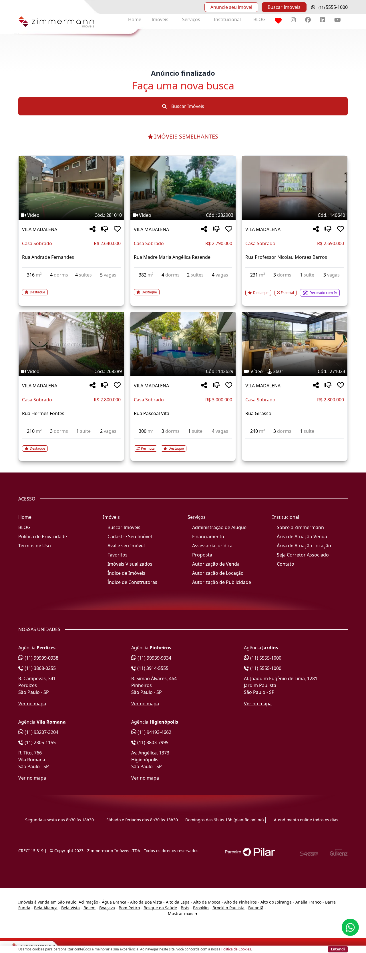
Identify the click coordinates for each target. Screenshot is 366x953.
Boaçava (107, 907)
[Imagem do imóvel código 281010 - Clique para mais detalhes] (71, 188)
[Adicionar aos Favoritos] (117, 229)
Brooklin (201, 907)
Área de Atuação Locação (304, 545)
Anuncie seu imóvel (231, 7)
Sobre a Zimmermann (300, 527)
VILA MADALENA (39, 229)
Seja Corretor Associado (303, 555)
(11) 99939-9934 (153, 658)
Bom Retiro (129, 907)
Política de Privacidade (42, 536)
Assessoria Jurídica (212, 545)
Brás (185, 907)
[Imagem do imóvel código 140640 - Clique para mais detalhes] (294, 188)
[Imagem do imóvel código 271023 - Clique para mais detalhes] (294, 344)
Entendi (338, 949)
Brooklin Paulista (228, 907)
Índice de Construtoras (132, 582)
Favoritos (118, 555)
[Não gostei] (104, 229)
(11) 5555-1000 (265, 658)
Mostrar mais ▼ (183, 913)
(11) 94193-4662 (153, 732)
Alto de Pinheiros (240, 902)
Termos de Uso (34, 545)
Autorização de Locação (218, 573)
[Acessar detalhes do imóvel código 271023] (294, 442)
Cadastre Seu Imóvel (130, 536)
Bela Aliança (45, 907)
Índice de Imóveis (126, 573)
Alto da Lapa (178, 902)
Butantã (255, 907)
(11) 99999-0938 (40, 658)
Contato (285, 564)
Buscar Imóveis (284, 7)
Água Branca (114, 902)
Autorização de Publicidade (221, 582)
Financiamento (208, 536)
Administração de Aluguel (220, 527)
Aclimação (88, 902)
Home (134, 19)
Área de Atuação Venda (302, 536)
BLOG (259, 19)
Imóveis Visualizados (130, 564)
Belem (89, 907)
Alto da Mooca (206, 902)
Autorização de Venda (216, 564)
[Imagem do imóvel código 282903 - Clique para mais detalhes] (183, 188)
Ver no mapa (32, 703)
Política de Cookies (236, 949)
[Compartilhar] (92, 229)
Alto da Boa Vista (146, 902)
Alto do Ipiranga (276, 902)
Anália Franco (308, 902)
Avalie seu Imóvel (126, 545)
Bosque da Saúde (160, 907)
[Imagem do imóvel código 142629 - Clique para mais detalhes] (183, 344)
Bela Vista (70, 907)
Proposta (202, 555)
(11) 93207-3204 (40, 732)
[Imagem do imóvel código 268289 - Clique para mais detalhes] (71, 344)
